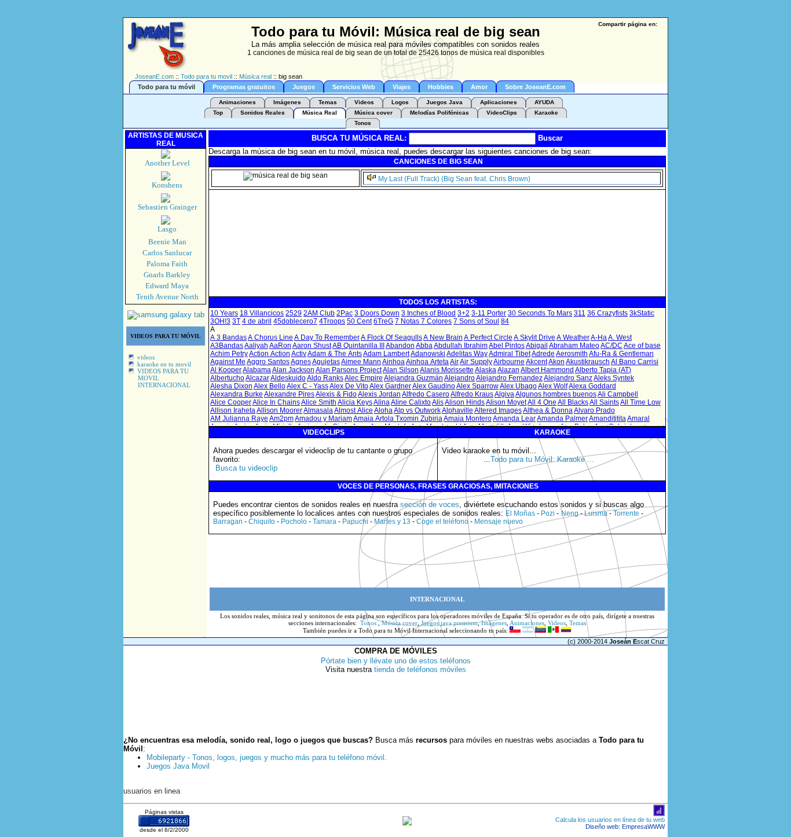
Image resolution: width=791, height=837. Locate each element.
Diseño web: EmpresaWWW (625, 826)
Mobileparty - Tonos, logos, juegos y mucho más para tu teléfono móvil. (267, 757)
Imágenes (287, 102)
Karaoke (546, 112)
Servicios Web (353, 86)
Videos (364, 102)
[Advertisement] (421, 269)
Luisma (595, 513)
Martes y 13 (392, 521)
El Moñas (520, 513)
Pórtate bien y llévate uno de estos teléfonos (396, 660)
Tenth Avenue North (167, 296)
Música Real (319, 112)
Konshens (167, 185)
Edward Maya (167, 285)
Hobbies (440, 86)
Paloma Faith (167, 263)
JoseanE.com (154, 76)
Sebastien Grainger (167, 207)
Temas (327, 102)
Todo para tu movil (206, 76)
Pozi (548, 513)
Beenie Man (167, 241)
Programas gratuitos (244, 86)
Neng (569, 513)
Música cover (373, 112)
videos (146, 357)
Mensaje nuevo (498, 521)
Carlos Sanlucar (167, 252)
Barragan (228, 521)
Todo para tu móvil (166, 86)
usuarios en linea (151, 791)
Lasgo (167, 229)
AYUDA (544, 102)
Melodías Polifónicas (439, 112)
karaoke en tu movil (164, 364)
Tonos (362, 123)
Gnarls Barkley (167, 274)
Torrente (626, 513)
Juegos (303, 86)
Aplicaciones (498, 102)
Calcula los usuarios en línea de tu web (610, 819)
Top (218, 112)
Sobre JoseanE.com (535, 86)
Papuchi (355, 521)
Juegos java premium (449, 622)
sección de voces (429, 504)
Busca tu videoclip (246, 468)
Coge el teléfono (442, 521)
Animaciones (237, 102)
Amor (479, 86)
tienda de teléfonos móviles (420, 669)
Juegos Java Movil (178, 766)
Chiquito (261, 521)
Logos (400, 102)
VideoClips (501, 112)
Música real (255, 76)
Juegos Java (444, 102)
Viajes (402, 86)
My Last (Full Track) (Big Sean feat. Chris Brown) (454, 179)
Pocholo (294, 521)
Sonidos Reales (262, 112)
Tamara (324, 521)
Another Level (167, 163)
